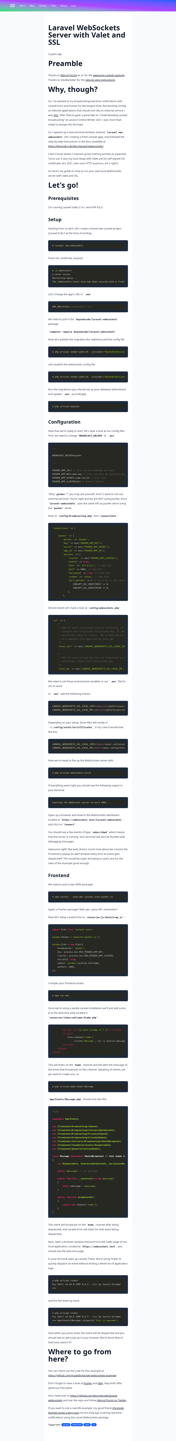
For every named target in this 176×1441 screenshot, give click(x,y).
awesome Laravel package (108, 75)
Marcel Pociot (69, 75)
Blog (32, 5)
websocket (76, 1424)
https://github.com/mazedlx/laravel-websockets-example (82, 1375)
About (64, 5)
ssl (94, 1424)
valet (87, 1424)
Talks (54, 5)
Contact (43, 5)
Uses (73, 5)
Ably (100, 1383)
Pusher (88, 1383)
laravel (66, 1424)
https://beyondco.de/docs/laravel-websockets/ (75, 146)
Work (23, 5)
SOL (56, 115)
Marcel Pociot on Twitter (111, 1400)
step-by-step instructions (100, 80)
